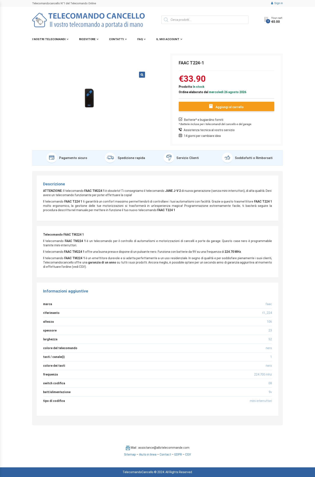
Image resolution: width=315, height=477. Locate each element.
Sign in (278, 3)
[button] (142, 75)
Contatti (116, 39)
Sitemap (130, 454)
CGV (188, 454)
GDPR (178, 454)
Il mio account (167, 39)
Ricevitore (87, 39)
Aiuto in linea (147, 454)
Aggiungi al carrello (230, 107)
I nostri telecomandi (49, 39)
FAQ (140, 39)
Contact (165, 454)
